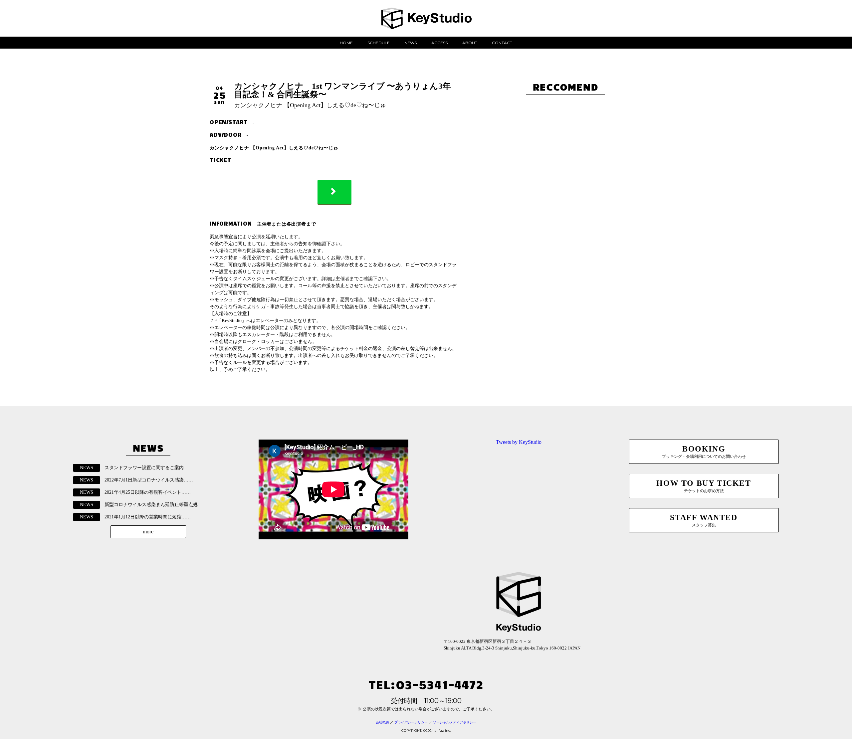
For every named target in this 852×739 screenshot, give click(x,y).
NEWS (410, 42)
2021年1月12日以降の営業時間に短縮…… (148, 516)
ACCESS (439, 42)
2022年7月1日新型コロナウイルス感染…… (149, 479)
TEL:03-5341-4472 (426, 683)
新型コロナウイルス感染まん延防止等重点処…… (156, 504)
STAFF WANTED (703, 520)
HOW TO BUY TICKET (703, 486)
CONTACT (502, 42)
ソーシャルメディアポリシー (454, 722)
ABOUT (469, 42)
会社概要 (382, 722)
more (148, 531)
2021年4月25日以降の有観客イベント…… (148, 492)
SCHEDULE (378, 42)
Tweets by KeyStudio (518, 442)
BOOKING (704, 452)
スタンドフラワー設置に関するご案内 (144, 467)
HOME (346, 42)
